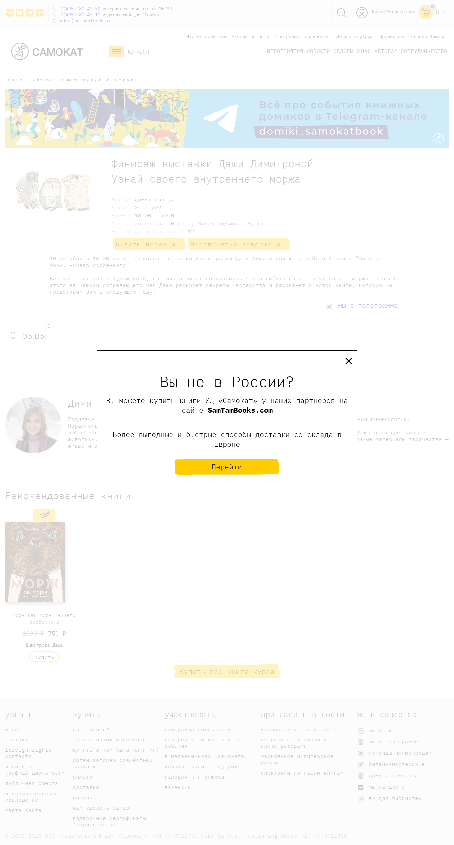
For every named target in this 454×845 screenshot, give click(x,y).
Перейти (227, 466)
